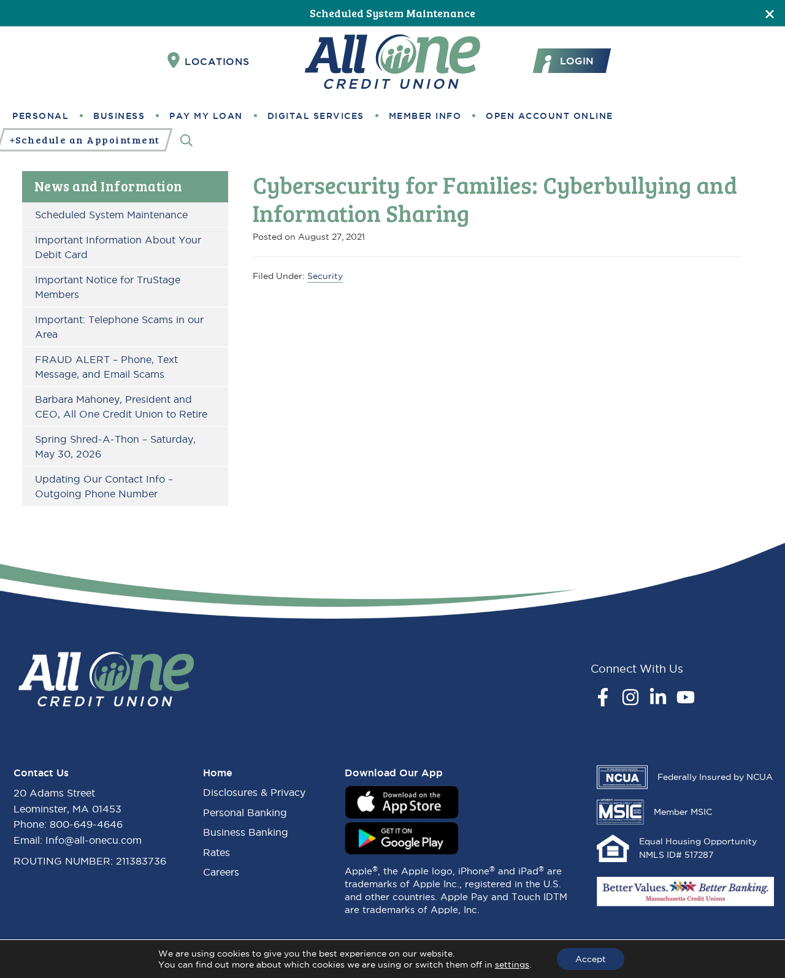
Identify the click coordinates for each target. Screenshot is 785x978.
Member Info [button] (425, 116)
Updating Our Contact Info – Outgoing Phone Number (104, 486)
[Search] (186, 140)
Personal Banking (245, 812)
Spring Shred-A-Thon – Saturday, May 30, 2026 (115, 446)
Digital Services (315, 116)
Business (119, 116)
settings (512, 964)
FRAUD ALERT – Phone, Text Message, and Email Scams (106, 367)
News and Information (108, 186)
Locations (217, 61)
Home (217, 772)
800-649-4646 (86, 824)
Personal (40, 116)
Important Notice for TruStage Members (107, 287)
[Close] (769, 13)
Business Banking (245, 832)
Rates (216, 852)
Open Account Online (549, 116)
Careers (221, 871)
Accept (590, 959)
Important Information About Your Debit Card (118, 247)
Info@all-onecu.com (93, 840)
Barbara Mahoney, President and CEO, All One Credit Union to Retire (121, 406)
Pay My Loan (206, 116)
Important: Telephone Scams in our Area (119, 327)
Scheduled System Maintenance (392, 13)
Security (325, 276)
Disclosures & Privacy (254, 792)
